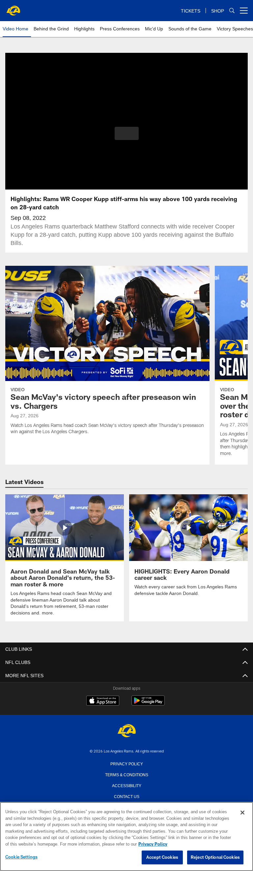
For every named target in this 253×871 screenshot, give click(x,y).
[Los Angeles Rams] (126, 730)
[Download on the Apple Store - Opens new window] (102, 701)
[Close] (242, 813)
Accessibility (126, 785)
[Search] (232, 10)
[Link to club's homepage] (13, 8)
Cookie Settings (21, 857)
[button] (126, 133)
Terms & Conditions (126, 774)
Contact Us (126, 795)
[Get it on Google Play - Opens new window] (148, 703)
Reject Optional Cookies (215, 857)
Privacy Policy (126, 763)
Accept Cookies (162, 857)
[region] (126, 836)
